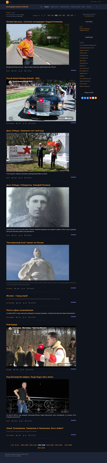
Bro (21, 71)
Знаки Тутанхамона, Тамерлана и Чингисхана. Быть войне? (34, 428)
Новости (10, 288)
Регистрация (94, 1)
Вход (99, 1)
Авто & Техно (83, 68)
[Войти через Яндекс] (90, 98)
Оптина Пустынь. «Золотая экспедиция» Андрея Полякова (34, 22)
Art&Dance (82, 73)
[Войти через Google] (93, 98)
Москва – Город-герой (16, 296)
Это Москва (11, 123)
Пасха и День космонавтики (19, 310)
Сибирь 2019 (83, 50)
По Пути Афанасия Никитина (87, 45)
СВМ (81, 76)
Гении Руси (82, 53)
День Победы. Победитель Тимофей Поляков (28, 185)
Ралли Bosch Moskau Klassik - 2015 (22, 78)
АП (9, 71)
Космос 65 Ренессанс (85, 28)
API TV (81, 27)
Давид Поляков (83, 81)
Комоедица (11, 324)
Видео (9, 369)
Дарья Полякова (84, 86)
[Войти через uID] (82, 98)
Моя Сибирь (83, 70)
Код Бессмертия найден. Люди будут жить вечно (29, 377)
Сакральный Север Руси (86, 47)
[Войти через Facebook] (88, 98)
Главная (8, 12)
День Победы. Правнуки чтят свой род (25, 131)
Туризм (81, 60)
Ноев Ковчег (83, 63)
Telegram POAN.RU (84, 30)
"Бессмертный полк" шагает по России (25, 243)
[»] (75, 15)
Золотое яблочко (84, 78)
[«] (39, 15)
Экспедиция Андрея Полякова (17, 7)
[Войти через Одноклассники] (96, 98)
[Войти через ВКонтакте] (85, 98)
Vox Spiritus (11, 317)
